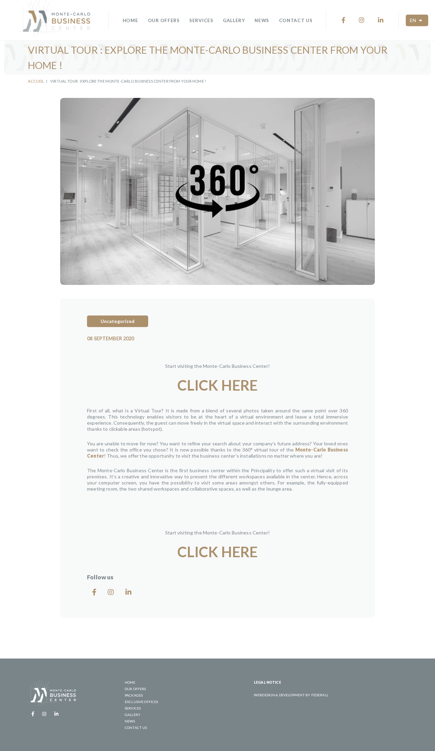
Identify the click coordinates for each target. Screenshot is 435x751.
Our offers (164, 20)
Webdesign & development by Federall (291, 695)
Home (130, 20)
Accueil (36, 81)
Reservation (350, 734)
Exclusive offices (141, 702)
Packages (134, 695)
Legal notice (267, 682)
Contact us (296, 20)
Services (201, 20)
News (262, 20)
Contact (407, 734)
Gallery (234, 20)
